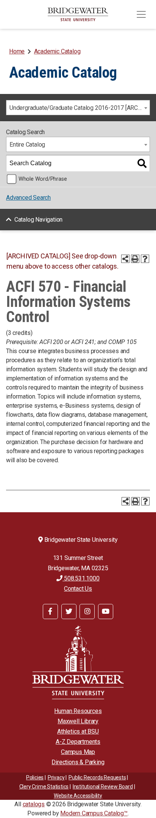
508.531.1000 (80, 578)
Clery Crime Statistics (44, 787)
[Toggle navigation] (141, 14)
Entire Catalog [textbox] (27, 144)
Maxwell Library (78, 721)
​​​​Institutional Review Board (103, 787)
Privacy (56, 777)
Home (17, 51)
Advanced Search (28, 197)
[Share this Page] (125, 259)
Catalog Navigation (38, 219)
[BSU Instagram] (87, 611)
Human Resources (77, 711)
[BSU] (78, 14)
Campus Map (78, 751)
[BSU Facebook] (50, 611)
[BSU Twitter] (68, 611)
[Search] (142, 163)
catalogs (34, 804)
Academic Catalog (57, 51)
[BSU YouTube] (105, 611)
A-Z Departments (78, 741)
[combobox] (78, 107)
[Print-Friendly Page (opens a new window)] (135, 259)
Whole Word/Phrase (43, 179)
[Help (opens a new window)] (145, 259)
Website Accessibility (78, 796)
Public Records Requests (97, 777)
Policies (35, 777)
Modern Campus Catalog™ (94, 813)
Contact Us (78, 588)
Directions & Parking (77, 762)
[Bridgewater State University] (78, 662)
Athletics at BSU (78, 731)
